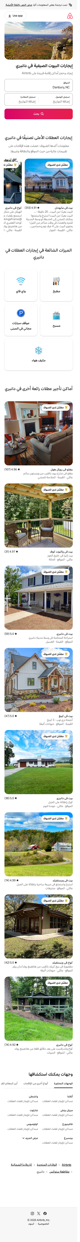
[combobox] (38, 87)
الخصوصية (43, 1223)
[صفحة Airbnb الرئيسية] (70, 16)
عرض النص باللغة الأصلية (19, 5)
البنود (31, 1223)
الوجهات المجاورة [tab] (63, 1083)
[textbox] (56, 101)
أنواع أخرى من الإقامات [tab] (35, 1083)
